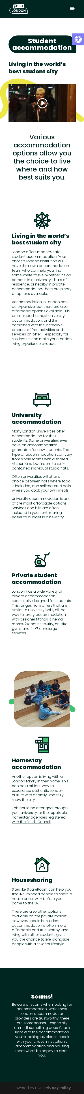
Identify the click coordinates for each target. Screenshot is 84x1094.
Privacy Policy (57, 1087)
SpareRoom (37, 889)
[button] (78, 39)
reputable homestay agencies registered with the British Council (39, 817)
